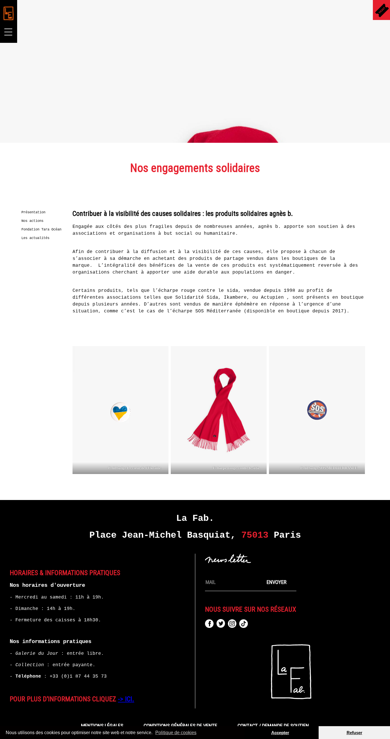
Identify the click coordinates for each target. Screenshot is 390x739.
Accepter (280, 732)
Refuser (354, 732)
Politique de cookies (175, 732)
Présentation (33, 212)
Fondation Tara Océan (41, 230)
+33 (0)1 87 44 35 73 (78, 676)
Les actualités (35, 238)
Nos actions (32, 221)
